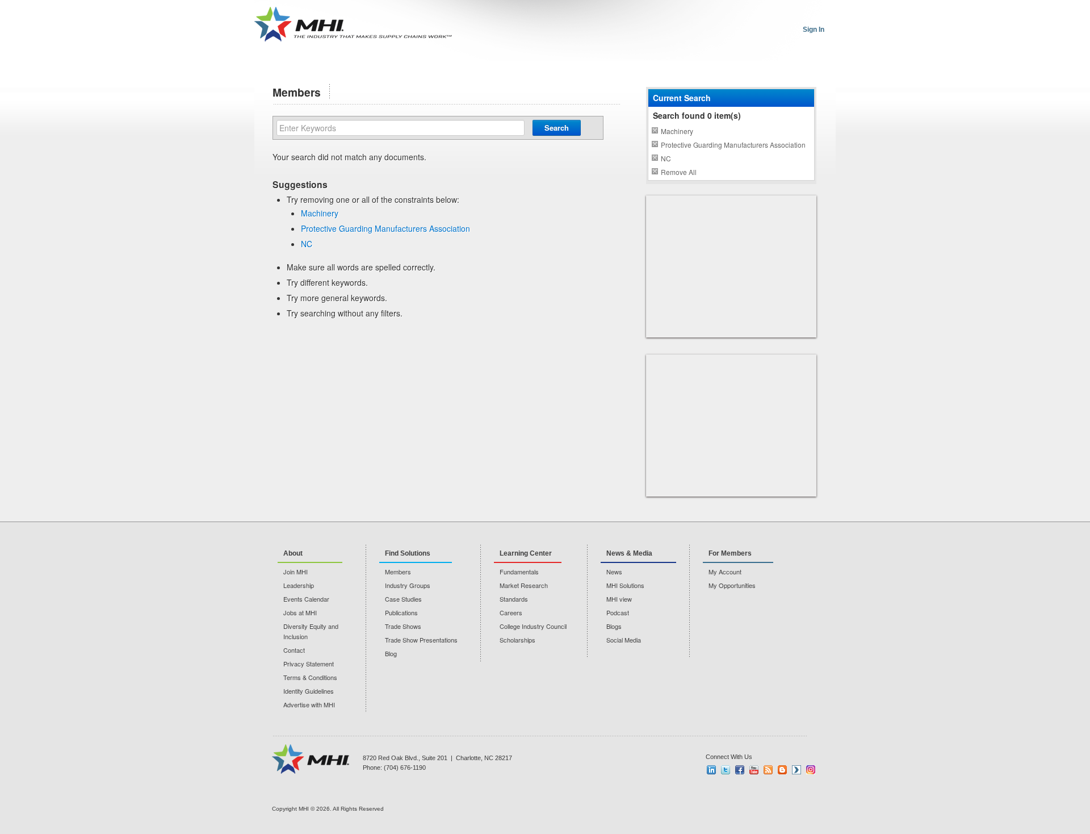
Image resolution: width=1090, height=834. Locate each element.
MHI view (619, 598)
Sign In (813, 30)
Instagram (810, 769)
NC (306, 243)
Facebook (739, 769)
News (614, 571)
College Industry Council (533, 626)
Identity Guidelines (308, 690)
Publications (401, 612)
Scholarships (517, 639)
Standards (514, 598)
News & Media (629, 553)
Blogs (614, 626)
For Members (730, 553)
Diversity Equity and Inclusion (310, 631)
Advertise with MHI (309, 704)
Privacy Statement (308, 663)
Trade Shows (403, 626)
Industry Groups (407, 585)
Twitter (725, 769)
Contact (294, 649)
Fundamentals (519, 571)
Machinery (319, 213)
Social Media (623, 639)
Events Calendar (306, 598)
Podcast (617, 612)
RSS (768, 769)
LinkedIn (711, 769)
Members (398, 571)
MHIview (796, 769)
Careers (511, 612)
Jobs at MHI (300, 612)
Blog (391, 653)
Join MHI (295, 571)
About (293, 553)
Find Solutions (407, 553)
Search (556, 127)
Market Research (524, 585)
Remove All (679, 172)
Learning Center (526, 553)
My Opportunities (732, 585)
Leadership (298, 585)
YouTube (753, 769)
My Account (724, 571)
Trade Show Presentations (421, 639)
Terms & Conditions (310, 677)
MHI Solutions (625, 585)
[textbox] (400, 128)
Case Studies (403, 598)
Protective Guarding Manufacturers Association (385, 228)
